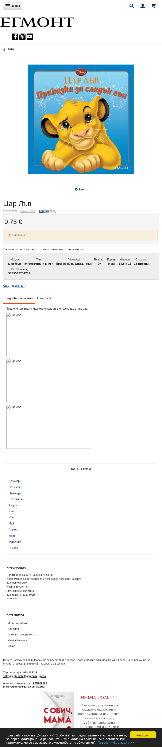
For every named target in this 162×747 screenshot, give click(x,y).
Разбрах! (143, 735)
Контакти (12, 598)
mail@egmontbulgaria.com (19, 686)
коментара (27, 211)
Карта (42, 676)
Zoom (82, 189)
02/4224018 (30, 672)
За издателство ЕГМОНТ (21, 594)
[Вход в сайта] (142, 5)
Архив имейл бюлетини (21, 590)
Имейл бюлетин (17, 640)
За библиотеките (17, 582)
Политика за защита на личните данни (30, 574)
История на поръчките (21, 634)
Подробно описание (19, 298)
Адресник (13, 628)
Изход (11, 646)
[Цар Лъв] (81, 119)
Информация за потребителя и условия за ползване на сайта (44, 578)
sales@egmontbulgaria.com (20, 676)
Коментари (44, 298)
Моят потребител (18, 623)
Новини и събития (17, 586)
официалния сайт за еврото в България (42, 663)
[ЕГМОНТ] (37, 21)
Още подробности (14, 285)
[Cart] (153, 5)
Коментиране (47, 211)
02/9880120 (40, 683)
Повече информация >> (115, 742)
